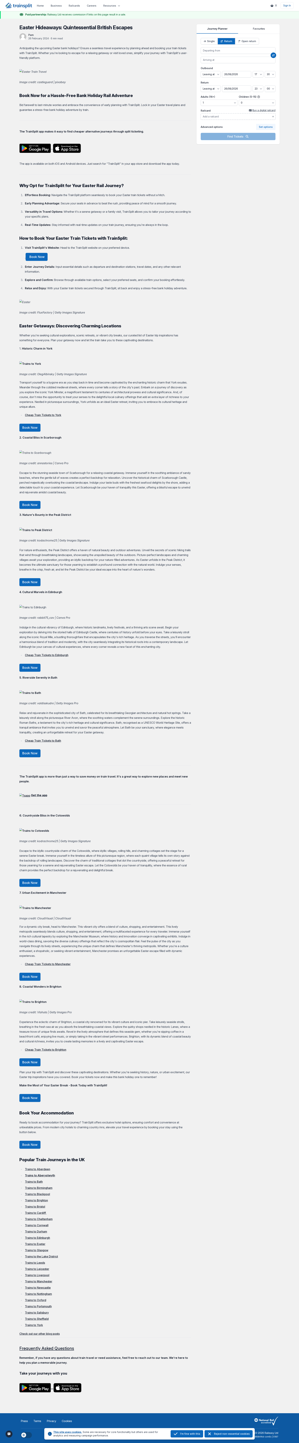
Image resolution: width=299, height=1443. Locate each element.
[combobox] (238, 50)
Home (40, 5)
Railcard (206, 110)
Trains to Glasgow (36, 1250)
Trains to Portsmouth (38, 1306)
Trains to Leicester (37, 1269)
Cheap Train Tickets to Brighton (45, 1049)
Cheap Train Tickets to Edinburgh (46, 655)
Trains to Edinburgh (37, 1237)
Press (24, 1421)
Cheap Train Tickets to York (43, 415)
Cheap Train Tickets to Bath (43, 740)
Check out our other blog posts (39, 1333)
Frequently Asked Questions (46, 1348)
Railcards (74, 5)
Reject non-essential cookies (232, 1433)
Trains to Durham (36, 1231)
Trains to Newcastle (38, 1287)
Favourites (259, 28)
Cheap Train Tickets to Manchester (48, 964)
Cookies (67, 1421)
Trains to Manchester (38, 1281)
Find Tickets (235, 136)
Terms (37, 1421)
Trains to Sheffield (37, 1319)
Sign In (287, 5)
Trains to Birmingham (38, 1188)
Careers (91, 5)
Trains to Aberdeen (37, 1169)
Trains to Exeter (35, 1244)
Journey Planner (217, 28)
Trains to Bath (34, 1181)
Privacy (51, 1421)
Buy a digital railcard (263, 110)
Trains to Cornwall (36, 1225)
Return (205, 82)
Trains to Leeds (35, 1262)
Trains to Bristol (35, 1206)
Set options (266, 126)
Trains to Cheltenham (39, 1219)
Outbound (207, 68)
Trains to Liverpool (37, 1275)
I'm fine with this (190, 1433)
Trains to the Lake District (41, 1256)
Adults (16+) (208, 96)
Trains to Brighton (36, 1200)
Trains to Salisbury (37, 1312)
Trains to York (34, 1325)
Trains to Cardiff (36, 1213)
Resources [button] (109, 5)
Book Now (37, 257)
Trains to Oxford (35, 1300)
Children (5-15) (248, 96)
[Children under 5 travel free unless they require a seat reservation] (258, 97)
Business (56, 5)
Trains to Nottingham (38, 1294)
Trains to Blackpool (37, 1194)
